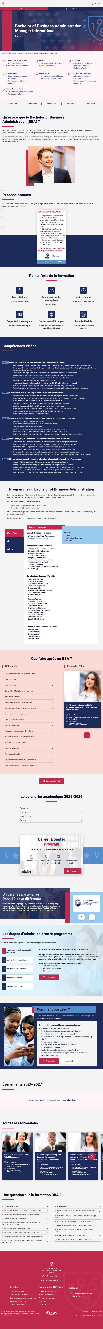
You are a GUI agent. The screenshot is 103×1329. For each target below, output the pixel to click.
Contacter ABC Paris (53, 781)
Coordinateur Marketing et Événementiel (19, 691)
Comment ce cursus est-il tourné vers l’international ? (73, 1226)
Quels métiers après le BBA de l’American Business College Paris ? (75, 1217)
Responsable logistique (13, 754)
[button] (87, 735)
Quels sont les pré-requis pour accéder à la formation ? (21, 1210)
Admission (91, 104)
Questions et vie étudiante (19, 1295)
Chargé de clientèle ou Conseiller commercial (21, 765)
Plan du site (85, 1311)
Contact (99, 1315)
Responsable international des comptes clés (20, 760)
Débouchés (71, 104)
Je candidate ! (51, 977)
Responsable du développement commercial (20, 714)
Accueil (4, 53)
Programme (51, 104)
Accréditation (32, 104)
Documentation (69, 1061)
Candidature (24, 9)
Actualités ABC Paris (17, 1292)
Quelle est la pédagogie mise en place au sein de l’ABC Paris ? (74, 1230)
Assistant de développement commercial (19, 737)
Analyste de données (12, 697)
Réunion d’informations (47, 1295)
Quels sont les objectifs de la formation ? (16, 1228)
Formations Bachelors (25, 53)
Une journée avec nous (47, 1298)
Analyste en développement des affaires (19, 731)
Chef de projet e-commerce (14, 720)
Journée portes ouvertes (47, 1292)
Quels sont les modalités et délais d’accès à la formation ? (23, 1215)
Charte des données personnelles (84, 1315)
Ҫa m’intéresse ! (72, 871)
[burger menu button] (99, 4)
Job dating (42, 1304)
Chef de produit (10, 685)
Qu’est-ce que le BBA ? (62, 1206)
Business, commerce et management (23, 1298)
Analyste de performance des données (18, 702)
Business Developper (12, 725)
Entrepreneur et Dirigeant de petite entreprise (20, 708)
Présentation (12, 104)
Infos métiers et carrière (18, 1301)
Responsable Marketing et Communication (20, 674)
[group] (14, 533)
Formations (12, 53)
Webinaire (42, 1301)
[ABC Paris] (43, 1276)
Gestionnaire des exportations (15, 743)
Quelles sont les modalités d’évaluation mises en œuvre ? (22, 1237)
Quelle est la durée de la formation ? (15, 1219)
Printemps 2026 (25, 816)
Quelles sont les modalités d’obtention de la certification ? (22, 1233)
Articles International (17, 1304)
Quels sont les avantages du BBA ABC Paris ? (71, 1235)
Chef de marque (10, 679)
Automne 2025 (25, 808)
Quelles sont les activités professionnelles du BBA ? (73, 1222)
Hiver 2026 (24, 812)
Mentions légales (97, 1311)
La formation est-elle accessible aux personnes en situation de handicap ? (23, 1241)
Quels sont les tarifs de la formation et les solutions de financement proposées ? (21, 1223)
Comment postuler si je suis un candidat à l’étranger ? (73, 1239)
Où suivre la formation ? (10, 1206)
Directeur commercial (12, 748)
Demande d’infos (72, 9)
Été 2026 (23, 820)
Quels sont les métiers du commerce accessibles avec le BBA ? (74, 1211)
